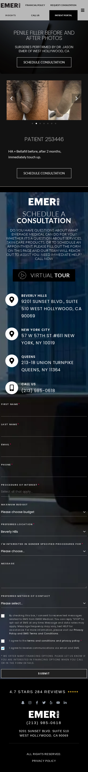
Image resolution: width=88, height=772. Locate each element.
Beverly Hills (34, 295)
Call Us (28, 384)
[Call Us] (11, 387)
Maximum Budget (14, 504)
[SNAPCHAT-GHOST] (22, 702)
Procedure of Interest (20, 484)
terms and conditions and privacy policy (53, 640)
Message (8, 563)
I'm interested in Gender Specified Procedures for (42, 544)
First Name (10, 404)
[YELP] (51, 702)
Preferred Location (18, 524)
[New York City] (11, 334)
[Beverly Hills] (11, 299)
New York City (35, 330)
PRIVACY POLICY (44, 760)
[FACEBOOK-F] (37, 702)
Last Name (10, 424)
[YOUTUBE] (58, 702)
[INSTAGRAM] (29, 702)
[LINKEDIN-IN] (65, 702)
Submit (44, 673)
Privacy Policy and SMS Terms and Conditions (46, 631)
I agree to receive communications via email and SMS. (44, 648)
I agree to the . (45, 640)
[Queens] (11, 360)
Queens (28, 356)
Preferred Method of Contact (25, 596)
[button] (83, 10)
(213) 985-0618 (38, 391)
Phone (7, 464)
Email (6, 444)
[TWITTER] (44, 702)
